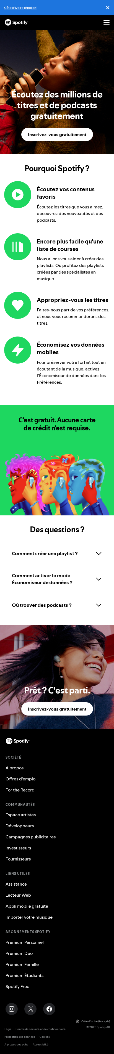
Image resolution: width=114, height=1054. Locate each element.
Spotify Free (17, 986)
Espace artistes (21, 815)
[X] (30, 1009)
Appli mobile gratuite (27, 906)
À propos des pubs (16, 1044)
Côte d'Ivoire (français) (95, 1021)
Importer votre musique (29, 917)
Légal (7, 1029)
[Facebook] (49, 1009)
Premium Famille (22, 964)
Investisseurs (18, 848)
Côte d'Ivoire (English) (20, 7)
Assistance (16, 884)
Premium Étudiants (24, 975)
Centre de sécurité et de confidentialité (40, 1029)
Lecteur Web (18, 895)
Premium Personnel (25, 942)
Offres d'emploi (21, 779)
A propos (15, 768)
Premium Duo (19, 953)
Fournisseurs (18, 859)
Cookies (45, 1037)
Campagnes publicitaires (31, 837)
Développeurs (20, 826)
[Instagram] (12, 1009)
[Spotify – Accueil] (16, 22)
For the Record (20, 790)
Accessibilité (40, 1044)
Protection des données (19, 1037)
